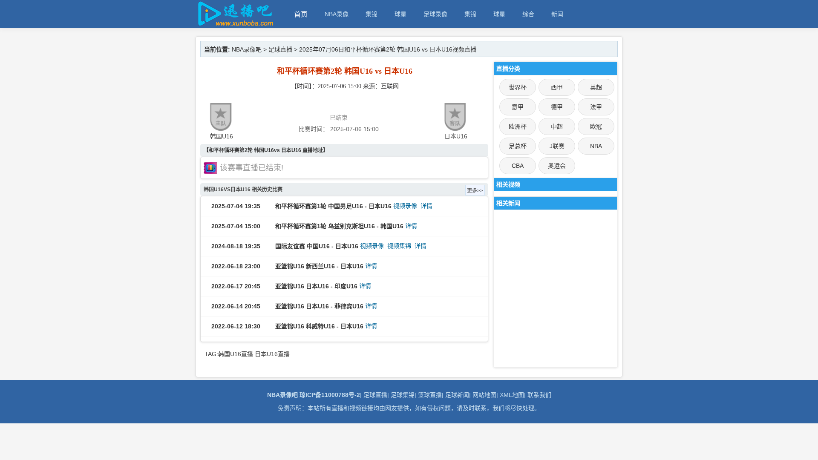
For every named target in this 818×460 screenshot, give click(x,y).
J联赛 (557, 146)
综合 (528, 14)
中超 (557, 126)
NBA (596, 146)
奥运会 (557, 165)
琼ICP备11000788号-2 (330, 394)
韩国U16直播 (235, 354)
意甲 (518, 107)
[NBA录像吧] (234, 24)
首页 (301, 14)
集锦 (371, 14)
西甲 (557, 87)
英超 (596, 87)
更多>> (475, 191)
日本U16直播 (272, 354)
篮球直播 (430, 394)
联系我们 (539, 394)
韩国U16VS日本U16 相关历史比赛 (243, 190)
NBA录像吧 (247, 49)
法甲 (596, 107)
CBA (518, 165)
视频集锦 (399, 245)
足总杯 (518, 146)
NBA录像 (337, 14)
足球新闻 (457, 394)
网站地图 (484, 394)
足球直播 (280, 49)
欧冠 (596, 126)
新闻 (557, 14)
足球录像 (435, 14)
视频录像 (405, 205)
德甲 (557, 107)
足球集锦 (403, 394)
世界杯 (518, 87)
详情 (426, 205)
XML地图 (512, 394)
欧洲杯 (518, 126)
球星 (400, 14)
